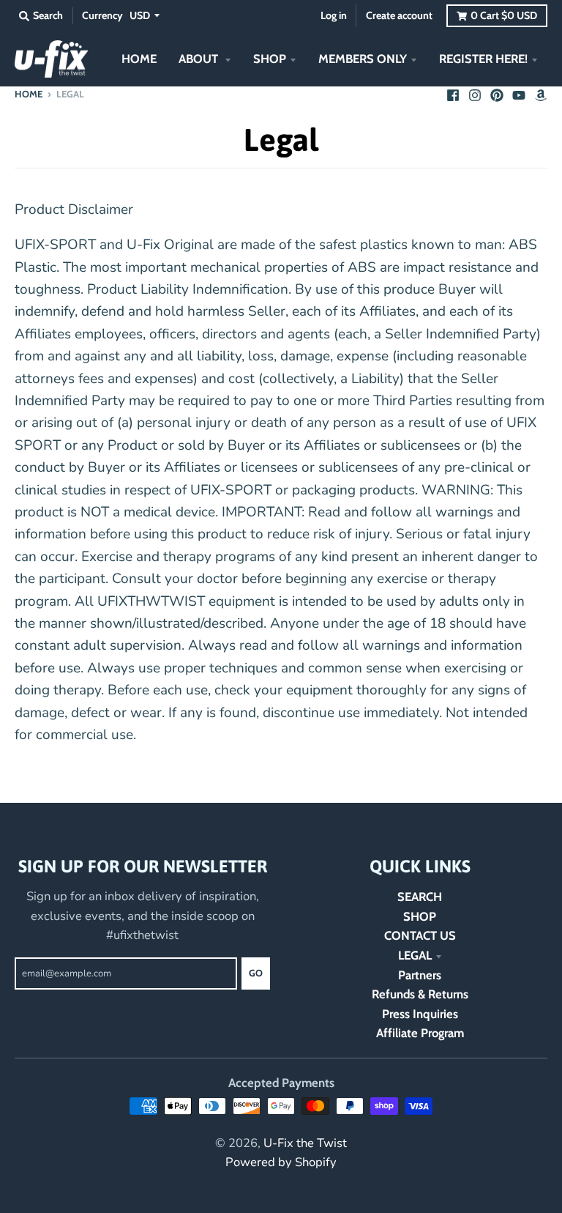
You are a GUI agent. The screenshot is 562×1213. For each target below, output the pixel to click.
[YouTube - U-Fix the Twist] (518, 93)
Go (256, 973)
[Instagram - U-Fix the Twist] (475, 93)
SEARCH (419, 896)
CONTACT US (420, 935)
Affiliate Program (420, 1032)
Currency (102, 15)
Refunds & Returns (420, 994)
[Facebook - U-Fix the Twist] (453, 93)
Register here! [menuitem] (483, 58)
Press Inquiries (420, 1013)
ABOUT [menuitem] (200, 58)
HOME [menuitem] (139, 58)
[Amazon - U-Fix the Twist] (540, 93)
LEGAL (415, 955)
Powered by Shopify (281, 1162)
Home (28, 94)
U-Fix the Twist (305, 1143)
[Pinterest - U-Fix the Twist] (496, 93)
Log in (334, 15)
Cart (504, 15)
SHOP (419, 916)
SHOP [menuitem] (269, 58)
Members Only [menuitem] (362, 58)
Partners (419, 975)
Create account (399, 15)
